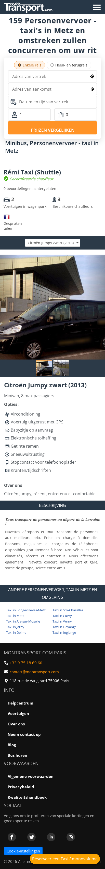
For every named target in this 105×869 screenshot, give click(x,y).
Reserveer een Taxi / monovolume (65, 859)
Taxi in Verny (62, 621)
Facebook (12, 837)
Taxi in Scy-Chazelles (67, 610)
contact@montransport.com (34, 671)
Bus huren (17, 755)
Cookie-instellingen (23, 850)
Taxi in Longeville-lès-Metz (26, 610)
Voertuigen (18, 713)
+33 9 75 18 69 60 (26, 662)
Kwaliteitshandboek (27, 797)
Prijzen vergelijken (52, 130)
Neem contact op (24, 734)
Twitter (31, 837)
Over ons (16, 723)
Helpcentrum (20, 703)
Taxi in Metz (15, 615)
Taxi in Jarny (15, 627)
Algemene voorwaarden (31, 776)
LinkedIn (51, 837)
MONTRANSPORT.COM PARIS (35, 653)
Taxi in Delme (16, 632)
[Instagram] (71, 837)
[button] (100, 259)
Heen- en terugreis (71, 65)
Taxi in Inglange (64, 632)
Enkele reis (32, 65)
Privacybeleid (21, 786)
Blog (12, 744)
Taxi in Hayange (64, 627)
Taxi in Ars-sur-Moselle (23, 621)
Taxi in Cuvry (62, 615)
